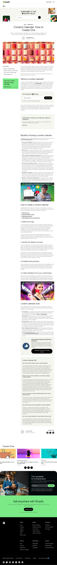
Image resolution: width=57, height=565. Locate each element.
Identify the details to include (28, 214)
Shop (21, 543)
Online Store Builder (49, 543)
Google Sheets (44, 314)
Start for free (48, 1)
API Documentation (49, 527)
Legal (21, 533)
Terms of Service (18, 558)
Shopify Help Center (37, 527)
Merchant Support (36, 525)
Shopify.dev (47, 525)
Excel (38, 314)
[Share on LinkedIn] (53, 433)
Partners (21, 529)
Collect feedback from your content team (31, 217)
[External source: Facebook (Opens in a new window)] (4, 562)
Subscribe (51, 485)
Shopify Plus (22, 547)
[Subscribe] (39, 17)
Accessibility (35, 547)
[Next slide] (31, 467)
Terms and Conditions (40, 490)
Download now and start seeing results (41, 351)
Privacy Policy (49, 490)
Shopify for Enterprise (24, 549)
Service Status (23, 535)
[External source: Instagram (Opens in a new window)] (13, 562)
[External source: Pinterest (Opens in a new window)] (22, 562)
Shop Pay (22, 545)
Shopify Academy (36, 531)
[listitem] (28, 457)
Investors (22, 527)
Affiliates (21, 531)
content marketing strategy (27, 139)
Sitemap (34, 558)
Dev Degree (47, 529)
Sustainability (35, 543)
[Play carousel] (28, 467)
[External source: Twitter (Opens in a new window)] (7, 562)
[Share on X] (50, 433)
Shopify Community (37, 533)
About (21, 525)
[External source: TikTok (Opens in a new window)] (16, 562)
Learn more (24, 125)
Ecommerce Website (49, 547)
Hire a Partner (35, 529)
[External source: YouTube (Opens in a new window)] (10, 562)
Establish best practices (27, 216)
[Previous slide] (25, 467)
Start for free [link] (48, 97)
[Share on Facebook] (47, 433)
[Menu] (53, 2)
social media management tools (31, 333)
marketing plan (38, 83)
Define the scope (25, 212)
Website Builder (48, 545)
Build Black (35, 545)
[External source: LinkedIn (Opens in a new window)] (19, 562)
